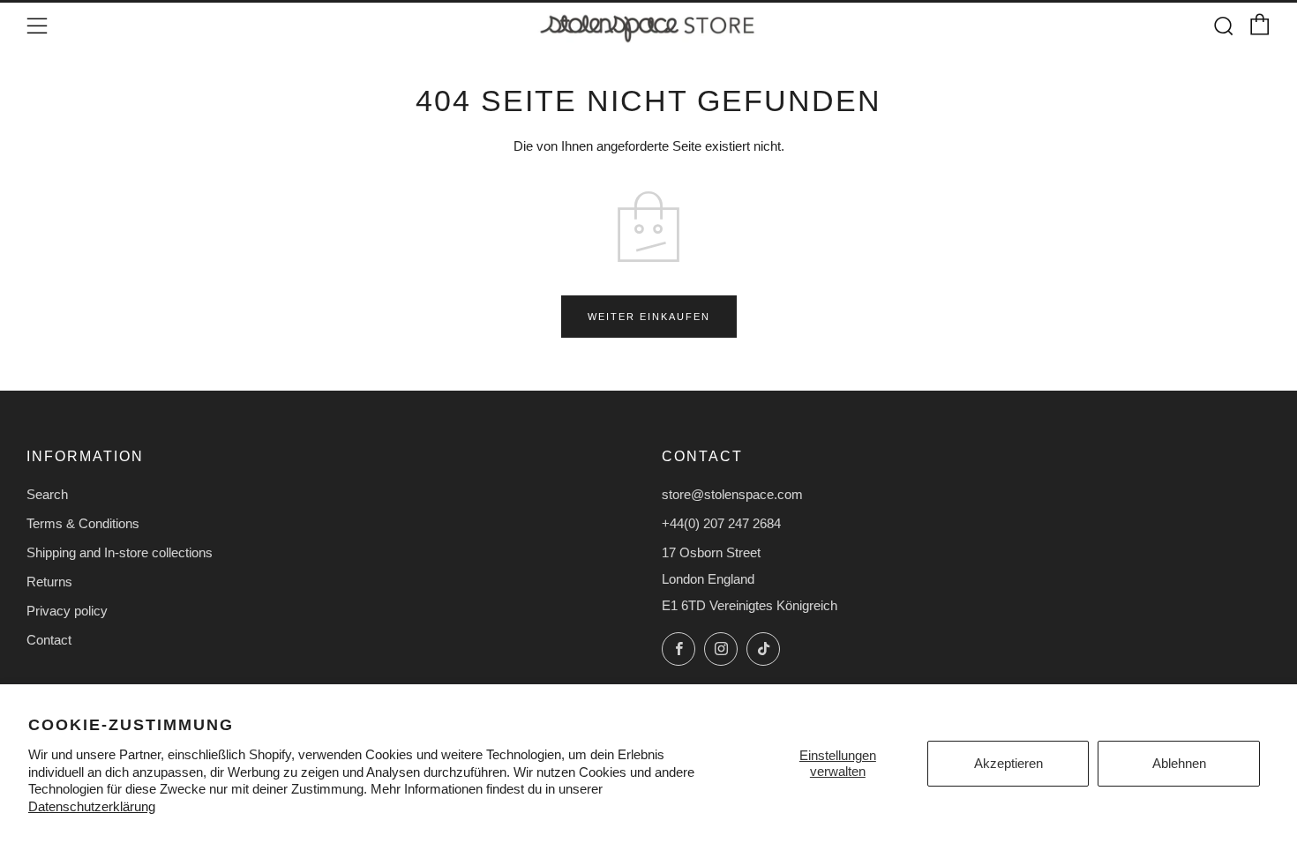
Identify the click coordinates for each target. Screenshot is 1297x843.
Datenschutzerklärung (91, 806)
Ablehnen (1179, 763)
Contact (48, 639)
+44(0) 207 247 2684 (721, 523)
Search (47, 494)
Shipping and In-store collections (119, 552)
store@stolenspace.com (732, 494)
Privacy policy (67, 610)
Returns (49, 581)
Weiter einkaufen (649, 316)
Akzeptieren (1008, 763)
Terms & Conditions (82, 523)
